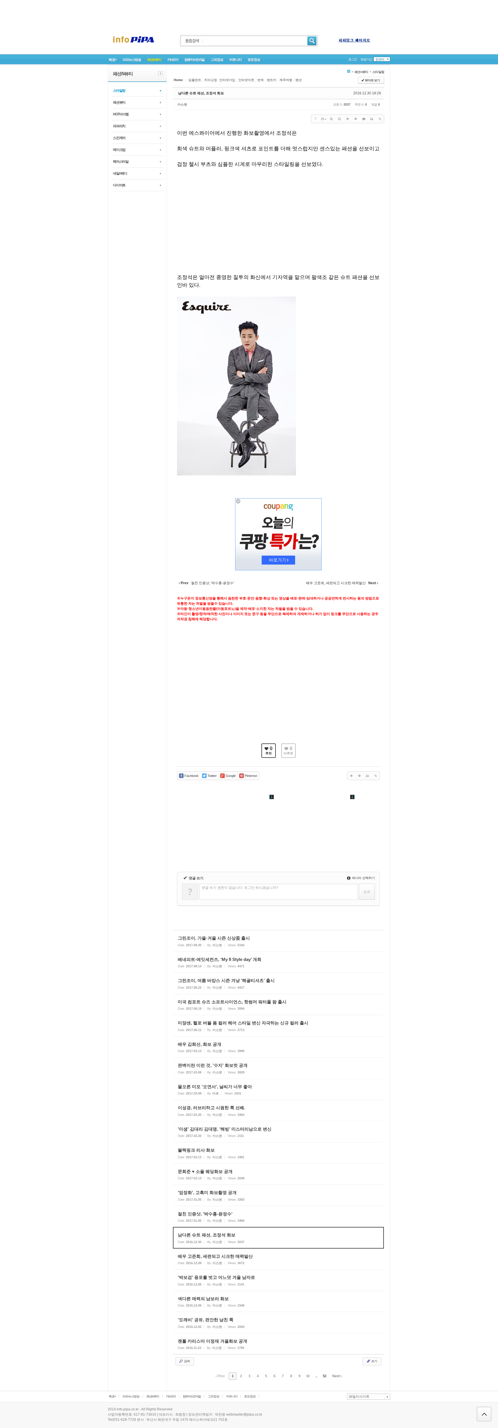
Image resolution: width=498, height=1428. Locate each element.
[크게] (331, 119)
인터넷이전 (246, 80)
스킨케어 (119, 138)
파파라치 (119, 126)
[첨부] (380, 119)
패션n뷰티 (154, 60)
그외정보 (217, 60)
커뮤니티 (235, 60)
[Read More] (278, 941)
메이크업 (119, 150)
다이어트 (119, 185)
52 (324, 1376)
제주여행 (286, 80)
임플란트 (194, 80)
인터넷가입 (227, 80)
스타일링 (119, 91)
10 (308, 1376)
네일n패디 (120, 173)
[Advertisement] (249, 13)
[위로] (348, 119)
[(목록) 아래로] (356, 119)
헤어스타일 (121, 162)
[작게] (339, 119)
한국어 (380, 59)
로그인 (352, 59)
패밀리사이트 (359, 1397)
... (316, 1376)
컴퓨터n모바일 (194, 60)
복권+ (112, 60)
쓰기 (374, 1361)
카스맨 (182, 104)
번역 (260, 80)
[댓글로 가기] (364, 119)
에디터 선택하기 (363, 878)
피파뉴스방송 (131, 60)
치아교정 (210, 80)
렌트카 (271, 80)
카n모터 (172, 60)
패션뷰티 (119, 102)
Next (336, 1376)
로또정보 (254, 60)
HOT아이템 (121, 114)
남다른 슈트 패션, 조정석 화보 (201, 93)
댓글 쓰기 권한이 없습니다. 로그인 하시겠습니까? (240, 888)
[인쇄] (372, 119)
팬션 (298, 80)
